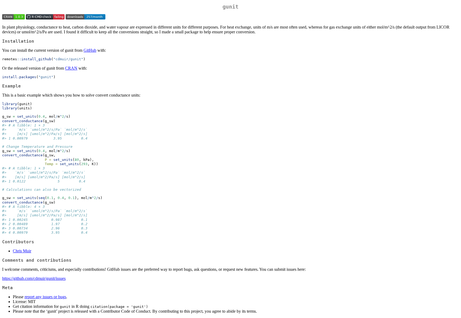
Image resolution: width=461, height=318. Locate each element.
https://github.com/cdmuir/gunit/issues (34, 278)
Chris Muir (22, 251)
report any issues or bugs (45, 297)
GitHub (90, 50)
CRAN (71, 68)
